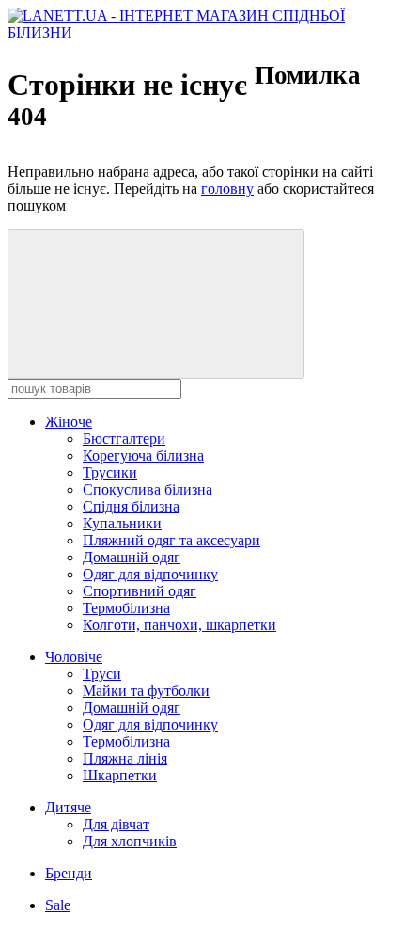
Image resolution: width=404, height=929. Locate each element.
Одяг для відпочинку (150, 574)
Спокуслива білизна (147, 489)
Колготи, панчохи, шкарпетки (179, 625)
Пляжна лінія (125, 758)
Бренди (68, 873)
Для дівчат (116, 824)
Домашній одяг (131, 557)
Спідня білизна (131, 506)
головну (227, 189)
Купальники (122, 523)
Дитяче (68, 807)
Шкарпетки (120, 775)
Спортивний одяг (139, 591)
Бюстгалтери (124, 439)
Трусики (110, 472)
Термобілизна (126, 608)
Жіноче (68, 422)
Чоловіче (73, 657)
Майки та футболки (146, 691)
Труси (102, 674)
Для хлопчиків (130, 841)
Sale (57, 905)
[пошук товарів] (156, 304)
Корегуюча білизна (143, 456)
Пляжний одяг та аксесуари (171, 540)
